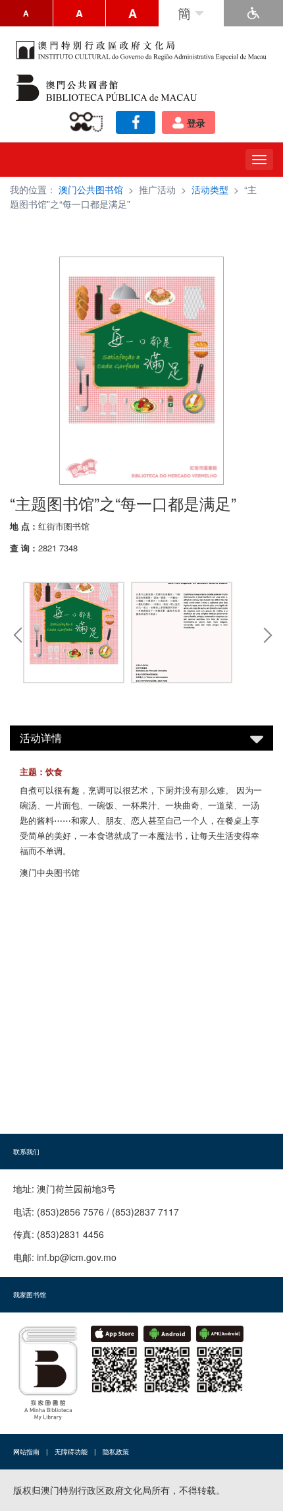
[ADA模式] (253, 13)
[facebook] (135, 122)
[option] (73, 634)
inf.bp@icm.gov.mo (76, 1257)
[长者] (88, 122)
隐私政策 (116, 1451)
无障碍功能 (71, 1451)
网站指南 (26, 1451)
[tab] (141, 738)
